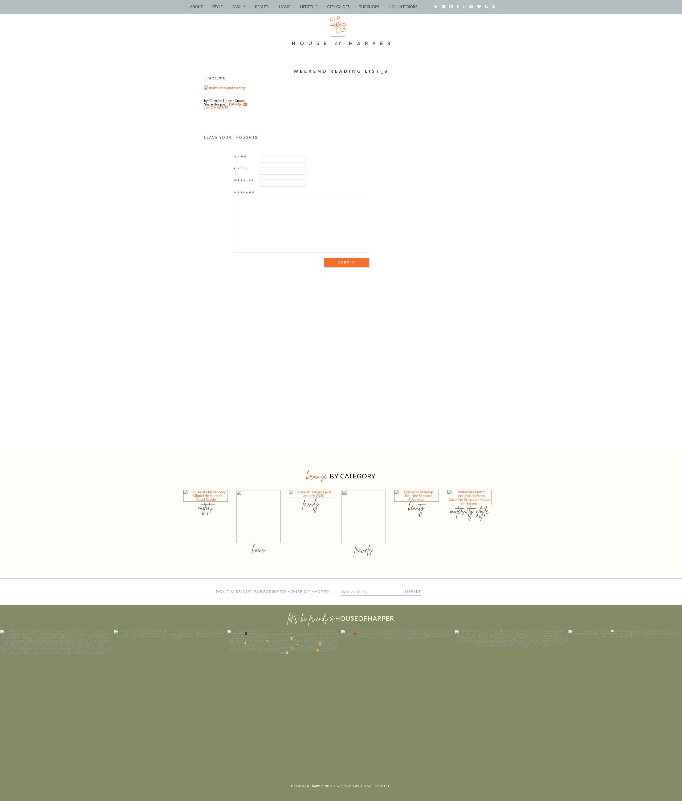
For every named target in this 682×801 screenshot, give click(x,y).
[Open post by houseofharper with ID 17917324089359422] (398, 687)
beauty (416, 507)
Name (240, 156)
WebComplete (379, 786)
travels (364, 549)
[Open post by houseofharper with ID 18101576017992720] (512, 687)
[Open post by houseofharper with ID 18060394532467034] (171, 687)
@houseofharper (362, 618)
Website (244, 180)
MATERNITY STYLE (469, 511)
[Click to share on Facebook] (229, 104)
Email (241, 168)
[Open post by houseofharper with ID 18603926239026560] (57, 687)
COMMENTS (218, 107)
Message (244, 192)
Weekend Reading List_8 (341, 71)
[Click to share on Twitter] (232, 104)
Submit (412, 591)
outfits (205, 507)
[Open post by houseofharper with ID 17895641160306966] (625, 687)
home (258, 549)
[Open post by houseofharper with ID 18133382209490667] (284, 687)
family (311, 503)
